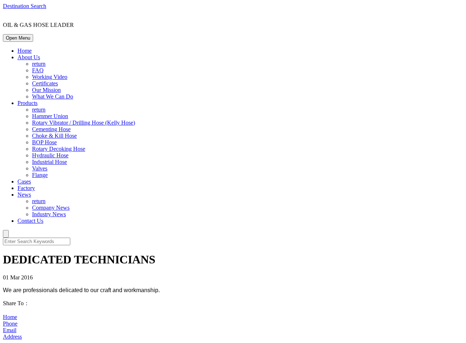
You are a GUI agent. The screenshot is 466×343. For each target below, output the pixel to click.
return (39, 64)
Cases (24, 181)
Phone (10, 323)
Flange (40, 175)
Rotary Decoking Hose (58, 149)
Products (27, 103)
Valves (39, 168)
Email (9, 330)
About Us (28, 57)
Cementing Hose (51, 129)
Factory (26, 188)
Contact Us (30, 221)
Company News (51, 208)
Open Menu (18, 38)
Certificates (45, 83)
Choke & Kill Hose (54, 136)
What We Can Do (52, 96)
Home (24, 51)
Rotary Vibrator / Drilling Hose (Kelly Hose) (83, 123)
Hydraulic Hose (50, 155)
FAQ (38, 70)
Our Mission (46, 90)
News (24, 194)
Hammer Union (50, 116)
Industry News (49, 214)
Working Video (49, 77)
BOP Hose (44, 142)
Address (12, 337)
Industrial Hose (49, 162)
